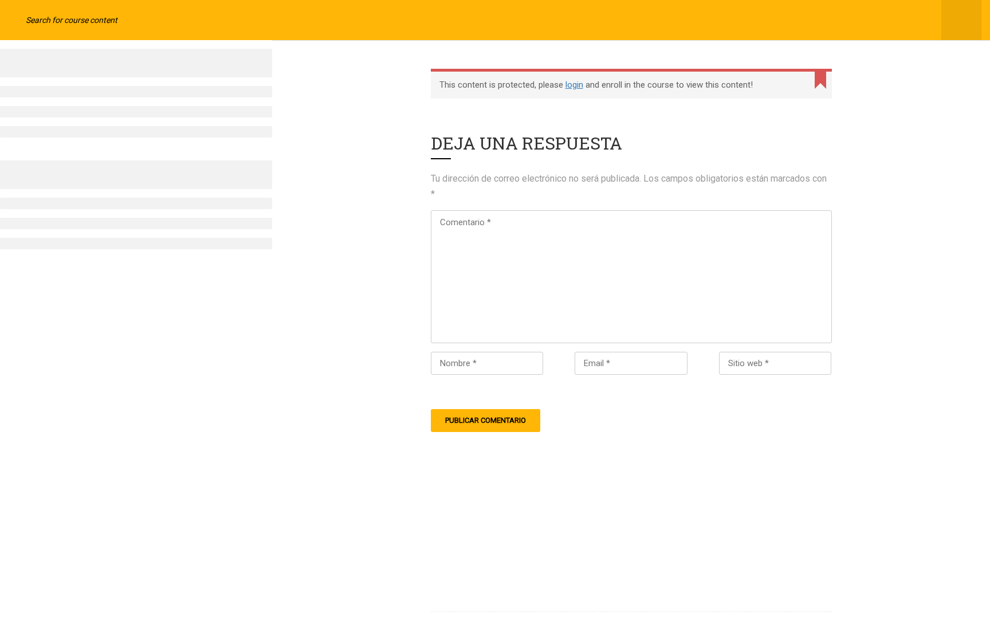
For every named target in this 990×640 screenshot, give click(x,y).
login (574, 85)
